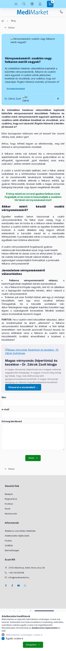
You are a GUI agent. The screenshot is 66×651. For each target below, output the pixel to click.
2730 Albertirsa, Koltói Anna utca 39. (26, 567)
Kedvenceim (11, 513)
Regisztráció (11, 499)
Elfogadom (31, 644)
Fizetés (8, 540)
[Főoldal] (3, 20)
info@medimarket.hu (18, 577)
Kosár (7, 508)
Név (4, 397)
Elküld (31, 458)
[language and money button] (32, 4)
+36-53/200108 (61, 12)
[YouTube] (18, 585)
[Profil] (40, 4)
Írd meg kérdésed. (12, 421)
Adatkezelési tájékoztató (17, 535)
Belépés (9, 494)
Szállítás (9, 545)
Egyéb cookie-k (14, 638)
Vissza (11, 27)
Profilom (9, 504)
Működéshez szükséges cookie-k (24, 634)
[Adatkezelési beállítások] (25, 585)
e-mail (5, 409)
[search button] (24, 4)
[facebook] (58, 99)
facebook (6, 585)
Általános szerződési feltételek (20, 531)
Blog (13, 21)
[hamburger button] (16, 4)
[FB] (12, 585)
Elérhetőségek (12, 550)
